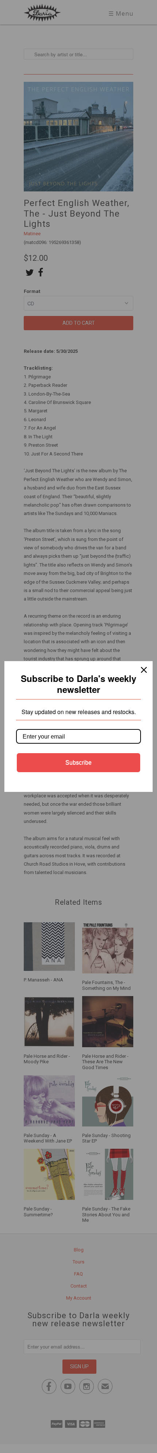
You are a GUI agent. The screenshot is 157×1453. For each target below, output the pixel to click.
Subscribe (78, 762)
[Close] (144, 670)
